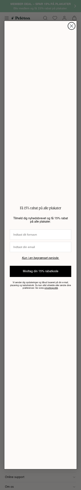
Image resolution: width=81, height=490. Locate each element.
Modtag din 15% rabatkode (40, 271)
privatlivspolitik (51, 288)
